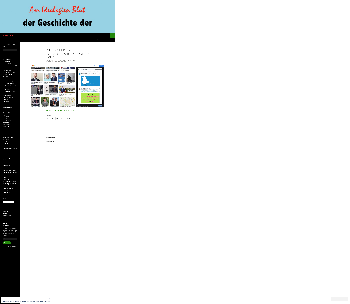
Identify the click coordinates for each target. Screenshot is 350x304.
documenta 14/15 (94, 39)
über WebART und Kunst (10, 91)
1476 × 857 (62, 60)
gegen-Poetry (83, 39)
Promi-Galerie (63, 39)
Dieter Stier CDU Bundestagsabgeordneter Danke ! (61, 61)
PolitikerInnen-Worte (51, 39)
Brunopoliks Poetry (7, 59)
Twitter (4, 99)
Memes (4, 76)
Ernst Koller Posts (9, 83)
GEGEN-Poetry (7, 63)
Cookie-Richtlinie (45, 301)
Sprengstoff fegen (8, 74)
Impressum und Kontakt (107, 39)
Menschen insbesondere (8, 111)
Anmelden (5, 211)
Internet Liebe (6, 122)
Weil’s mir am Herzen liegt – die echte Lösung (60, 110)
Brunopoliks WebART (11, 35)
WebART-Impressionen (10, 85)
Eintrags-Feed (6, 213)
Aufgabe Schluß (6, 115)
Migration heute (6, 126)
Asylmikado (11, 188)
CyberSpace (5, 70)
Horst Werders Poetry (8, 72)
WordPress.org (6, 217)
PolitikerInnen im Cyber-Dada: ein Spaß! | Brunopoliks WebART (10, 170)
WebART (5, 101)
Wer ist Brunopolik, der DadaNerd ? (33, 39)
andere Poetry (73, 39)
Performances (6, 79)
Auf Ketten (5, 118)
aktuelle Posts (18, 39)
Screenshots (6, 95)
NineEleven (6, 89)
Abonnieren (7, 242)
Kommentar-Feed (7, 215)
